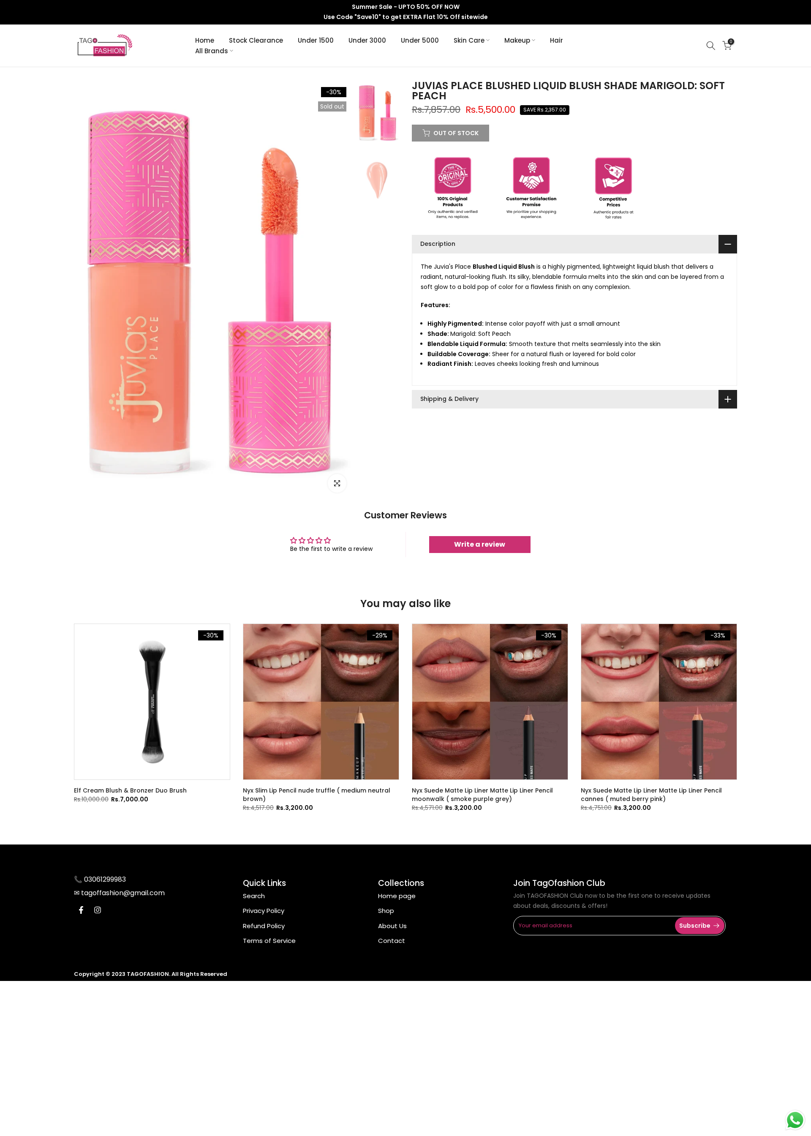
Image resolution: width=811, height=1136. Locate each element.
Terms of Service (269, 940)
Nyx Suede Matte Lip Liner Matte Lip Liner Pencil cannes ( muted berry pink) (651, 794)
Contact (391, 940)
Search (254, 895)
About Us (392, 925)
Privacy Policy (263, 910)
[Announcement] (405, 12)
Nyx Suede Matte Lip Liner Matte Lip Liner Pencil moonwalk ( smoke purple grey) (482, 794)
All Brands (211, 50)
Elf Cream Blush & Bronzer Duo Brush (130, 790)
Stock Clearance (256, 40)
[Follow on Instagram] (97, 910)
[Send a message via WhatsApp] (795, 1120)
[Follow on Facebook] (81, 910)
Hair (556, 40)
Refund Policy (264, 925)
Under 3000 (367, 40)
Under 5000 (420, 40)
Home (204, 40)
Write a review (479, 544)
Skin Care (469, 40)
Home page (397, 895)
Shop (386, 910)
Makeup (517, 40)
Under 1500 (316, 40)
